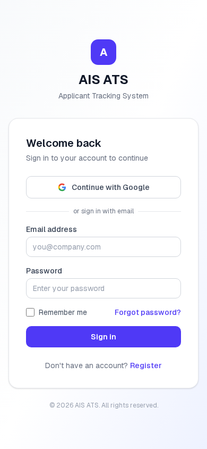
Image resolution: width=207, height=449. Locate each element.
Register (146, 365)
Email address (51, 229)
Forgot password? (148, 312)
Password (44, 271)
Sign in (103, 337)
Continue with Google (111, 187)
